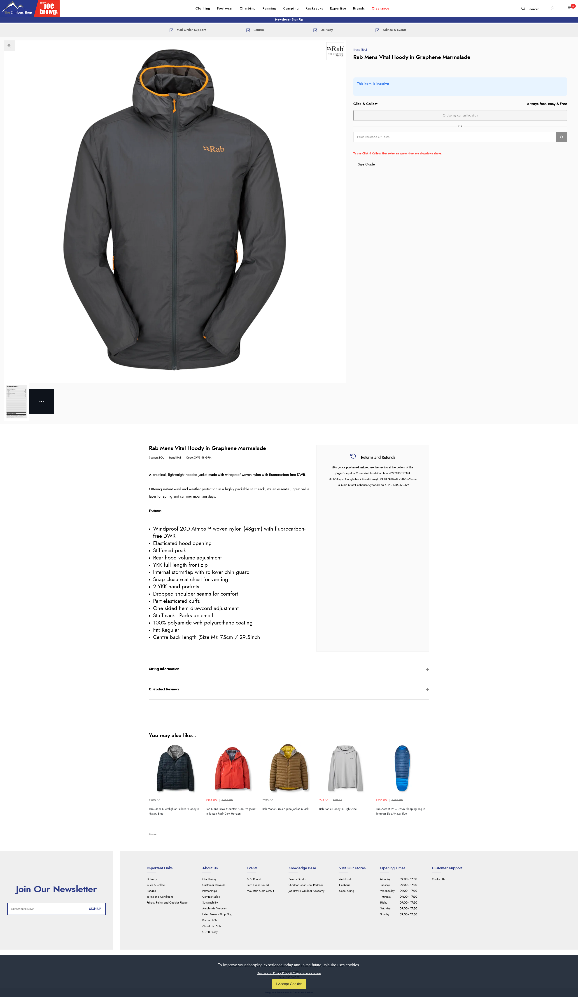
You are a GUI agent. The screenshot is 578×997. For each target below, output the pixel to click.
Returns (151, 891)
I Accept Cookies (289, 984)
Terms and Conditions (160, 896)
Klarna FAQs (209, 920)
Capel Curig (346, 891)
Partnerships (209, 891)
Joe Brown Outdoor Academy (306, 891)
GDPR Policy (210, 932)
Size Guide (366, 164)
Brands (359, 8)
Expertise (338, 8)
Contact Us (438, 879)
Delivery (152, 879)
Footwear (225, 8)
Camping (291, 8)
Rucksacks (314, 8)
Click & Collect (156, 885)
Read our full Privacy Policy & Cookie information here (289, 973)
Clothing (203, 8)
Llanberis (344, 885)
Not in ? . (382, 147)
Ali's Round (254, 879)
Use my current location (462, 115)
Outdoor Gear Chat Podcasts (306, 885)
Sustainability (210, 902)
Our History (209, 879)
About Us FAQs (211, 926)
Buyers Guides (297, 879)
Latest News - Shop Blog (217, 914)
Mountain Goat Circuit (260, 891)
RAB (364, 49)
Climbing (248, 8)
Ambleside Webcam (214, 908)
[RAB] (335, 51)
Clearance (380, 8)
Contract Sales (211, 896)
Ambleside (345, 879)
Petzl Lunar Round (258, 885)
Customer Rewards (213, 885)
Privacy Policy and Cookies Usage (167, 902)
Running (270, 8)
